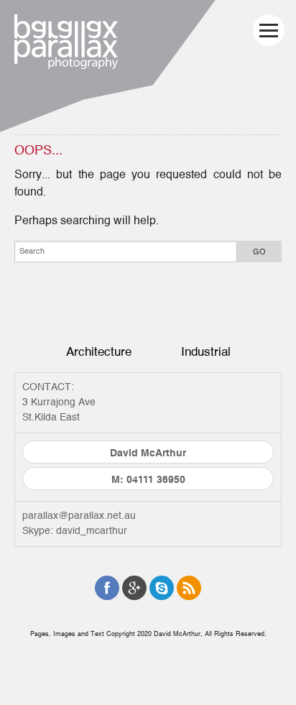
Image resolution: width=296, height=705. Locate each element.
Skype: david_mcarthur (74, 531)
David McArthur (148, 453)
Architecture (98, 352)
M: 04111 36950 (148, 480)
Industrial (206, 352)
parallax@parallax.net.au (79, 516)
